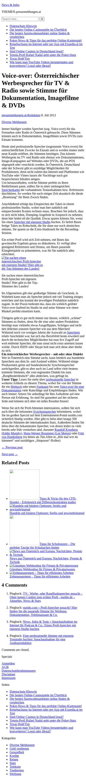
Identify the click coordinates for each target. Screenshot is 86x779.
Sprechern (73, 332)
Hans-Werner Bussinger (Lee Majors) (47, 433)
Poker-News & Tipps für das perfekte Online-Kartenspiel (46, 40)
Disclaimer (8, 674)
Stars (13, 763)
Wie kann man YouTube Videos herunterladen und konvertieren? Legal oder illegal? (41, 63)
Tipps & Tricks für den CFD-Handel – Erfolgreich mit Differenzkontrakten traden (43, 500)
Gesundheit (17, 752)
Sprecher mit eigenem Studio (32, 222)
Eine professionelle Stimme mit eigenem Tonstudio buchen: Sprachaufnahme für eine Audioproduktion (42, 639)
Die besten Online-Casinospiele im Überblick (38, 29)
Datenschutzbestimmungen (19, 670)
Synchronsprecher (44, 411)
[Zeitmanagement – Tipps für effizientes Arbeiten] (42, 573)
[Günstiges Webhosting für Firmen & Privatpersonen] (44, 565)
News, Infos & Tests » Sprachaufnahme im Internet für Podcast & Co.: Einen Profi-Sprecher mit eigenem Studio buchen (43, 625)
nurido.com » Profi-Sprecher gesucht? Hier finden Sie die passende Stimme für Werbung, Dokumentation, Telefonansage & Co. (43, 611)
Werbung (15, 774)
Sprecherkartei (11, 190)
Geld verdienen (19, 748)
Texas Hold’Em (20, 58)
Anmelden (8, 663)
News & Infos (10, 5)
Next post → (10, 454)
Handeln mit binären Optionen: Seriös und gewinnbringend (47, 513)
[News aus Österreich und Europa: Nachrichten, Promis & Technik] (47, 554)
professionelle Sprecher (60, 379)
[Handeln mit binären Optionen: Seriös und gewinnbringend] (47, 509)
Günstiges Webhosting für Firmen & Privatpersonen (42, 569)
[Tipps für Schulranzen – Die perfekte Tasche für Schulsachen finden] (25, 544)
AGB (5, 667)
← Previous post (12, 447)
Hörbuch (16, 386)
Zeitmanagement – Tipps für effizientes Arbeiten (40, 576)
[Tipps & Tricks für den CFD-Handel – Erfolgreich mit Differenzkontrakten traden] (25, 498)
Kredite (14, 756)
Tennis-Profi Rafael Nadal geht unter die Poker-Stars (43, 55)
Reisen (14, 759)
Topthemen (17, 770)
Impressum (8, 678)
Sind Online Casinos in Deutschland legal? (37, 51)
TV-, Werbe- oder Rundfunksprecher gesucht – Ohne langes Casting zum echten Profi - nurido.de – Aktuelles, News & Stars (46, 597)
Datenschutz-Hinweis (23, 26)
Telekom (15, 766)
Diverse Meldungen (14, 122)
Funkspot (42, 386)
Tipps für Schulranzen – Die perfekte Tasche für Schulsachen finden (42, 545)
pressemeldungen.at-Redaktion (21, 115)
